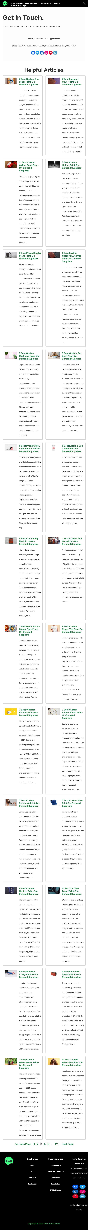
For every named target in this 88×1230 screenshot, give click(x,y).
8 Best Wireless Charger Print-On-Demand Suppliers (28, 974)
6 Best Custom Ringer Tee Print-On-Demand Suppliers (72, 629)
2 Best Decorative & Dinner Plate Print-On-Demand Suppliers (29, 630)
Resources (45, 3)
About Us (32, 1178)
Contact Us (32, 1184)
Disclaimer (56, 1178)
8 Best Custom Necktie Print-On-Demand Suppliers (28, 891)
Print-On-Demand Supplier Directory (24, 3)
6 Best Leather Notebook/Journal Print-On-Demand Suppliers (71, 257)
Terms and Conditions (56, 1171)
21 (57, 1144)
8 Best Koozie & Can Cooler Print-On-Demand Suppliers (72, 449)
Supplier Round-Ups (18, 6)
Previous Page (23, 1144)
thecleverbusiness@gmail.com (47, 38)
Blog (32, 1171)
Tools (56, 3)
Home (32, 1165)
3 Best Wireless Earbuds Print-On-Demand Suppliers (28, 712)
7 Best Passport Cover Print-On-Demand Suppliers (71, 82)
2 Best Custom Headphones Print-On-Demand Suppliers (29, 1063)
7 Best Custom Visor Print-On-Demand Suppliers (72, 803)
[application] (50, 3)
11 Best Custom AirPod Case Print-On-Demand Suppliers (29, 166)
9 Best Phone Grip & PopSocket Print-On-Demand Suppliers (30, 449)
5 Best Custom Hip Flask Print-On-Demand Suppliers (29, 541)
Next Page (68, 1144)
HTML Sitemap (55, 1190)
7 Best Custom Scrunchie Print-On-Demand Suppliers (29, 803)
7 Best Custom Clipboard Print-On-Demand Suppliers (29, 356)
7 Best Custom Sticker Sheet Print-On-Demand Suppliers (72, 713)
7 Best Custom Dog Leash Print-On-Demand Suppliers (29, 82)
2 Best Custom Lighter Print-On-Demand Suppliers (71, 165)
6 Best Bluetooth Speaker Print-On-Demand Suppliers (71, 974)
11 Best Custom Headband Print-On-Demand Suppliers (72, 1062)
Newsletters (55, 1184)
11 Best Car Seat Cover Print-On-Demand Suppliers (71, 891)
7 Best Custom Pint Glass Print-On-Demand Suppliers (72, 541)
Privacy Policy (56, 1165)
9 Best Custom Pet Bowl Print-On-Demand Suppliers (71, 356)
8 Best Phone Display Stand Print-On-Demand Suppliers (30, 256)
